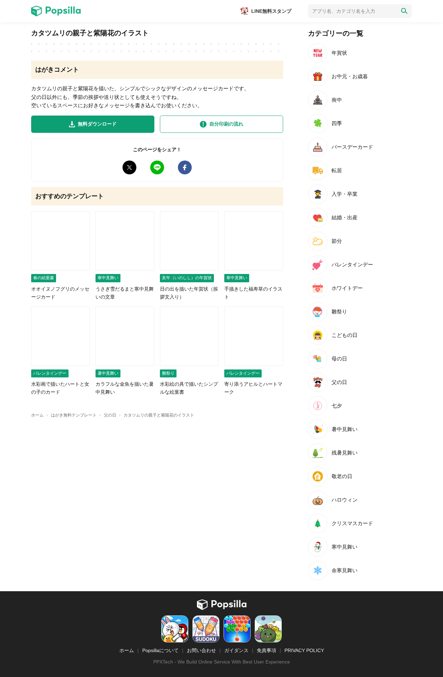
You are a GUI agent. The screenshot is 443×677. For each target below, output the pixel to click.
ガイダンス (236, 650)
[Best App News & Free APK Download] (56, 11)
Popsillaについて (160, 650)
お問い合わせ (201, 650)
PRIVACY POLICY (304, 650)
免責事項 (266, 650)
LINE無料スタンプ (271, 11)
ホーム (126, 650)
